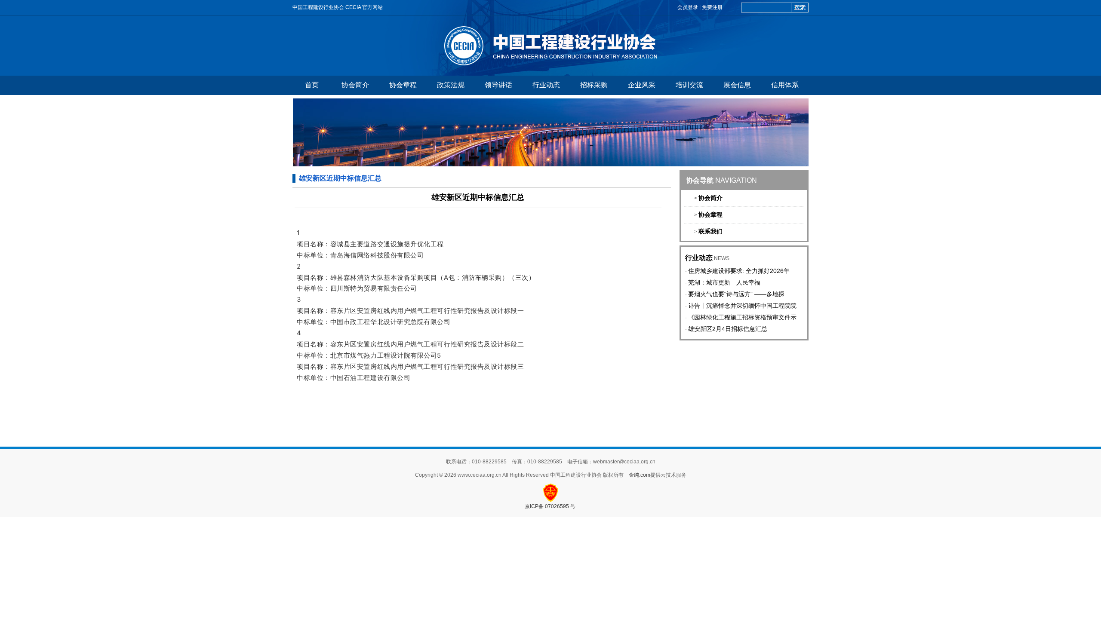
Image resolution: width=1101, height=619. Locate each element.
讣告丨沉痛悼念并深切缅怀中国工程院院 (742, 305)
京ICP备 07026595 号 (551, 506)
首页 (312, 85)
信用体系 (785, 85)
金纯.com (639, 475)
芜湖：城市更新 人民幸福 (724, 282)
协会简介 (355, 85)
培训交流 (689, 85)
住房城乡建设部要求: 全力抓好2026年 (739, 270)
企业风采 (641, 85)
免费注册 (712, 7)
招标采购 (594, 85)
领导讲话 (498, 85)
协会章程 (403, 85)
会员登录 (687, 7)
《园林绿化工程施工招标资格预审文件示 (742, 317)
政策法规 (450, 85)
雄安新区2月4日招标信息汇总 (727, 328)
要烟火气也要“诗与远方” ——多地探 (736, 294)
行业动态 (546, 85)
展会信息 (737, 85)
